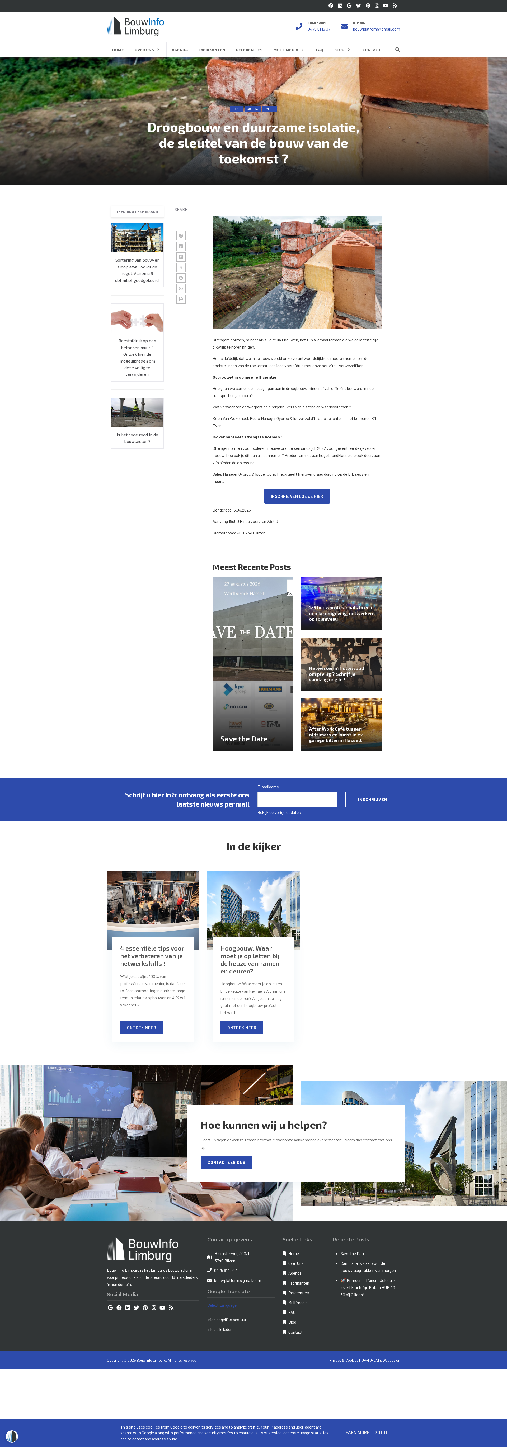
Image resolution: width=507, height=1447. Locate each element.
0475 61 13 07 (319, 28)
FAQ (291, 1312)
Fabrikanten (298, 1282)
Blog (292, 1321)
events (269, 108)
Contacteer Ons (227, 1162)
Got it (381, 1432)
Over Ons (296, 1263)
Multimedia (298, 1302)
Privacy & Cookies (343, 1360)
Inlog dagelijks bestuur (226, 1319)
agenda (252, 108)
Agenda (295, 1272)
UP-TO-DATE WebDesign (381, 1360)
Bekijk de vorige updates (279, 812)
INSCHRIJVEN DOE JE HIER (297, 496)
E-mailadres (268, 786)
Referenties (298, 1292)
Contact (295, 1331)
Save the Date (353, 1253)
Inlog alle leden (219, 1329)
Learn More (356, 1432)
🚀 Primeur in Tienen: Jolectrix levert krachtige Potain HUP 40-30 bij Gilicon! (369, 1287)
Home (236, 108)
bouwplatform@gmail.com (376, 28)
